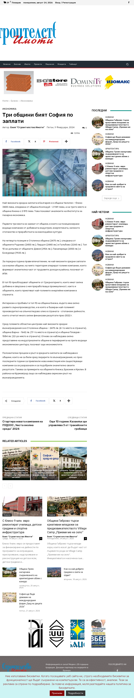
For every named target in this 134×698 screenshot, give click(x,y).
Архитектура (72, 467)
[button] (127, 64)
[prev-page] (4, 486)
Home (5, 100)
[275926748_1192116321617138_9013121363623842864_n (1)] (57, 634)
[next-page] (10, 486)
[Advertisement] (95, 33)
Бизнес (14, 100)
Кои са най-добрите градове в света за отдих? (74, 572)
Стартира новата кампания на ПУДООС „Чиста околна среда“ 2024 (22, 425)
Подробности (75, 693)
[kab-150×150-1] (36, 634)
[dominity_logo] (86, 82)
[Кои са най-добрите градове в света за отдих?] (54, 572)
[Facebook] (129, 3)
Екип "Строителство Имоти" (27, 127)
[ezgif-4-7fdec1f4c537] (98, 634)
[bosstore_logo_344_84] (52, 82)
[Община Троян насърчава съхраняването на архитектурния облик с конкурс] (73, 463)
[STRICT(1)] (117, 82)
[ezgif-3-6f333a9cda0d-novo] (19, 82)
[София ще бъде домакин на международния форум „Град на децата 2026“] (44, 463)
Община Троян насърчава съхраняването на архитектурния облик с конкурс (73, 474)
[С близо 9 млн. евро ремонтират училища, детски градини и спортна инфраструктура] (22, 506)
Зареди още (110, 198)
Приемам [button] (57, 693)
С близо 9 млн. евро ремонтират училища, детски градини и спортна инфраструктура (116, 171)
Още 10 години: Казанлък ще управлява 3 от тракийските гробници (68, 425)
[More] (66, 141)
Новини (16, 465)
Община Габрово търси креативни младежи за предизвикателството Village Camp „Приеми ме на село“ (16, 472)
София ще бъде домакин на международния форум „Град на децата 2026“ (44, 474)
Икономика (27, 100)
